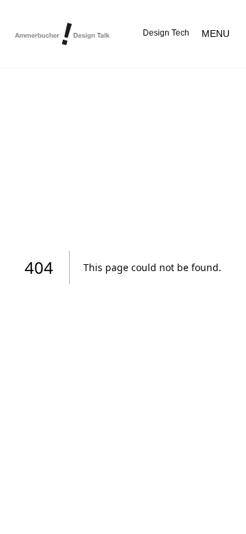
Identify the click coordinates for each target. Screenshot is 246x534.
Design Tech (166, 33)
